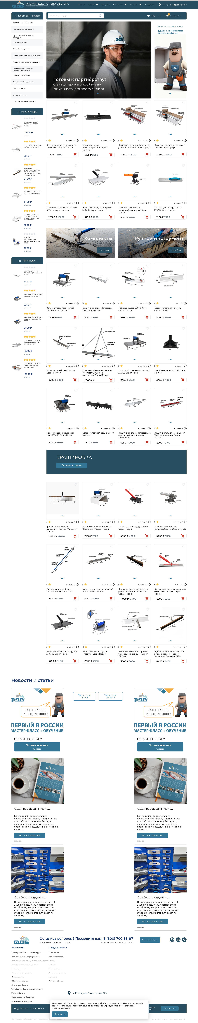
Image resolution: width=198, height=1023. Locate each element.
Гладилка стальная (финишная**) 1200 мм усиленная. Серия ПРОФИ (169, 435)
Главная (81, 5)
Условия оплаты (56, 969)
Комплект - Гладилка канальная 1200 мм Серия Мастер (61, 208)
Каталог (91, 5)
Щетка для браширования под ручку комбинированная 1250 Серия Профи (133, 591)
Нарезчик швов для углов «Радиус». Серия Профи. (94, 652)
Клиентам (134, 5)
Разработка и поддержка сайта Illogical (168, 1019)
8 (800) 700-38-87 (178, 5)
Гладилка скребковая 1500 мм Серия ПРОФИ (60, 371)
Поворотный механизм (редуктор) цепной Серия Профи (170, 527)
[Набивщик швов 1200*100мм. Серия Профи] (16, 127)
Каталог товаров (56, 957)
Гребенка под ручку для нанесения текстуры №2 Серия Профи (61, 529)
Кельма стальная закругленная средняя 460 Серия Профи (61, 146)
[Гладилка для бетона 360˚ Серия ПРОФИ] (16, 150)
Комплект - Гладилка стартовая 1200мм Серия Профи (169, 146)
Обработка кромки (21, 49)
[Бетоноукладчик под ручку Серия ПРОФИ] (16, 196)
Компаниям (118, 5)
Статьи (51, 961)
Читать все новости (110, 696)
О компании (54, 953)
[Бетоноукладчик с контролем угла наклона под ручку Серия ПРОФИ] (16, 219)
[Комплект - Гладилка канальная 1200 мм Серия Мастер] (16, 345)
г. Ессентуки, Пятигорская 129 (90, 993)
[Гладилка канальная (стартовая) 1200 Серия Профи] (16, 276)
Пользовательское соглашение (51, 1019)
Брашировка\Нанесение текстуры (23, 36)
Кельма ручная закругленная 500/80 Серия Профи (168, 208)
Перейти (104, 250)
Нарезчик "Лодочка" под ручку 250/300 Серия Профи (61, 652)
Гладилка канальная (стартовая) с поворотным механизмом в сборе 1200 (134, 435)
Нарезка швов (19, 88)
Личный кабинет (56, 981)
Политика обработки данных (23, 1019)
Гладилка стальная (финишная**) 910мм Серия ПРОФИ (98, 590)
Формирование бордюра (24, 101)
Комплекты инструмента (23, 29)
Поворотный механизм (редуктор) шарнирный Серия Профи (132, 210)
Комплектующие (20, 42)
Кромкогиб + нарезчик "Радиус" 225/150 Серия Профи (134, 371)
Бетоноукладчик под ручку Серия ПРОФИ (167, 309)
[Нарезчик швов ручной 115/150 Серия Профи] (16, 299)
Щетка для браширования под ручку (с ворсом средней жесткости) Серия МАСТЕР (169, 654)
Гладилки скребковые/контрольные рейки (23, 69)
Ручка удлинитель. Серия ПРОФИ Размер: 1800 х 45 (59, 590)
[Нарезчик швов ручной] (16, 322)
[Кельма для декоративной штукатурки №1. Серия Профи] (16, 242)
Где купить (105, 5)
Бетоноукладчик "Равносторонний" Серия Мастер (94, 147)
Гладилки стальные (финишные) (26, 62)
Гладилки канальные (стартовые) (27, 55)
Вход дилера (150, 5)
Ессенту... (166, 5)
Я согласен (59, 1014)
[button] (97, 93)
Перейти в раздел (71, 465)
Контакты (53, 977)
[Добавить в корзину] (75, 155)
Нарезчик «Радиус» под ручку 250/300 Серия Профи (97, 208)
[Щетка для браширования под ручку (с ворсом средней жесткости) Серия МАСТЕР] (16, 173)
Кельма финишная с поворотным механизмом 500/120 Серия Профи (170, 591)
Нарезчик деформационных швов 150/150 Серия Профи (60, 434)
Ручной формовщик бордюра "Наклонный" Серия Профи (96, 527)
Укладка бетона (20, 95)
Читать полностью (29, 835)
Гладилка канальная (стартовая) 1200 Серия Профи (97, 309)
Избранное (156, 16)
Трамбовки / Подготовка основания (23, 82)
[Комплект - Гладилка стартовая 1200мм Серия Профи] (16, 368)
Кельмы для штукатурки (23, 22)
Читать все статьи (84, 696)
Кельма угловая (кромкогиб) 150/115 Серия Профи (60, 309)
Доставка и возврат (57, 973)
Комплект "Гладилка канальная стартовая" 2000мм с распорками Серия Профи (97, 372)
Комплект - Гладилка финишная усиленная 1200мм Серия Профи (134, 146)
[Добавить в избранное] (75, 104)
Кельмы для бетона (21, 75)
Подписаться (170, 1008)
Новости (52, 965)
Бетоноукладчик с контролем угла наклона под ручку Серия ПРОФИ (133, 654)
